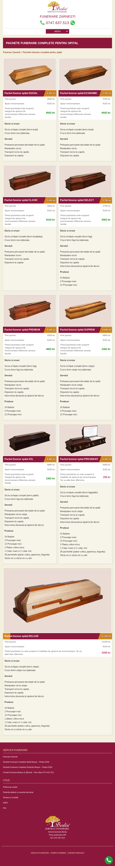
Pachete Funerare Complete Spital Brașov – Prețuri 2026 (26, 762)
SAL (4, 808)
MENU (58, 31)
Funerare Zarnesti (10, 757)
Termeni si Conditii (10, 798)
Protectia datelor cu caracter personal (18, 792)
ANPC (5, 803)
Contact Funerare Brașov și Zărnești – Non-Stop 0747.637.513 (28, 772)
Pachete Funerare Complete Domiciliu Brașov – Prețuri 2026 (27, 767)
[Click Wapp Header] (73, 23)
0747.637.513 (57, 23)
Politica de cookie (10, 787)
